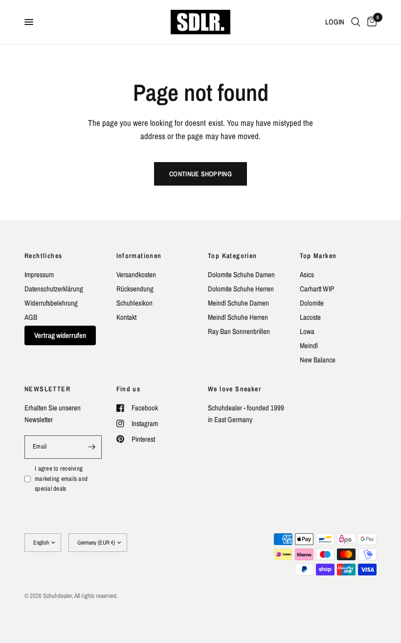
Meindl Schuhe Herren (238, 317)
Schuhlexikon (134, 303)
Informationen (139, 255)
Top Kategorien (232, 255)
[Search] (356, 22)
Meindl (309, 345)
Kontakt (126, 317)
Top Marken (318, 255)
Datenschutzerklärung (53, 289)
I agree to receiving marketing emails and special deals (61, 478)
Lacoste (310, 317)
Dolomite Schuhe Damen (241, 274)
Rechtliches (43, 255)
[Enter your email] (92, 447)
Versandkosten (136, 274)
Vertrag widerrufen (60, 335)
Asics (307, 274)
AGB (30, 317)
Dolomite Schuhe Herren (241, 289)
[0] (370, 22)
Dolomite (312, 303)
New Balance (317, 360)
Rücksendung (135, 289)
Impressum (39, 274)
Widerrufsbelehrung (51, 303)
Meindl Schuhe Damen (238, 303)
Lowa (307, 331)
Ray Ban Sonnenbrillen (239, 331)
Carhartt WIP (317, 289)
